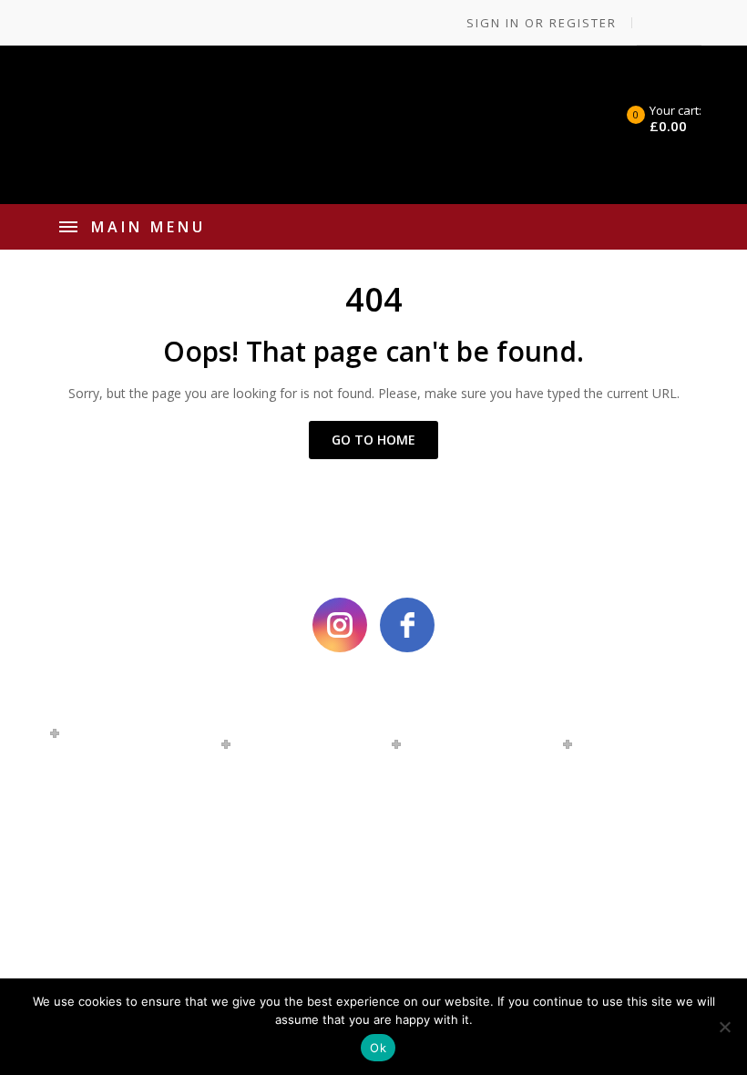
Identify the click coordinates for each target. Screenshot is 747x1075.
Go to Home (373, 439)
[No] (724, 1027)
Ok (378, 1047)
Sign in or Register (539, 23)
